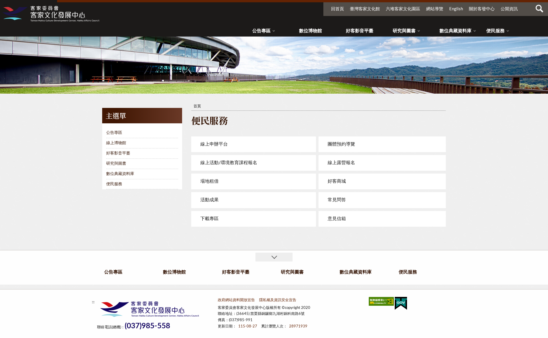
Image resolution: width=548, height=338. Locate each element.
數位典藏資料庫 (456, 31)
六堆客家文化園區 (403, 9)
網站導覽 (434, 9)
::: (5, 5)
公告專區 (261, 31)
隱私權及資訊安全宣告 (277, 300)
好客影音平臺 (359, 31)
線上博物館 (116, 143)
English (456, 9)
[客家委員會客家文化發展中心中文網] (50, 13)
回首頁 (337, 9)
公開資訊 (509, 9)
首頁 (197, 106)
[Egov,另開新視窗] (401, 304)
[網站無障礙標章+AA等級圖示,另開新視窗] (381, 302)
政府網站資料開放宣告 (236, 300)
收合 (274, 257)
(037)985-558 (147, 326)
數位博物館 (310, 31)
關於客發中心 (482, 9)
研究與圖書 (404, 31)
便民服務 (495, 31)
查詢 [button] (539, 8)
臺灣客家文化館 (365, 9)
